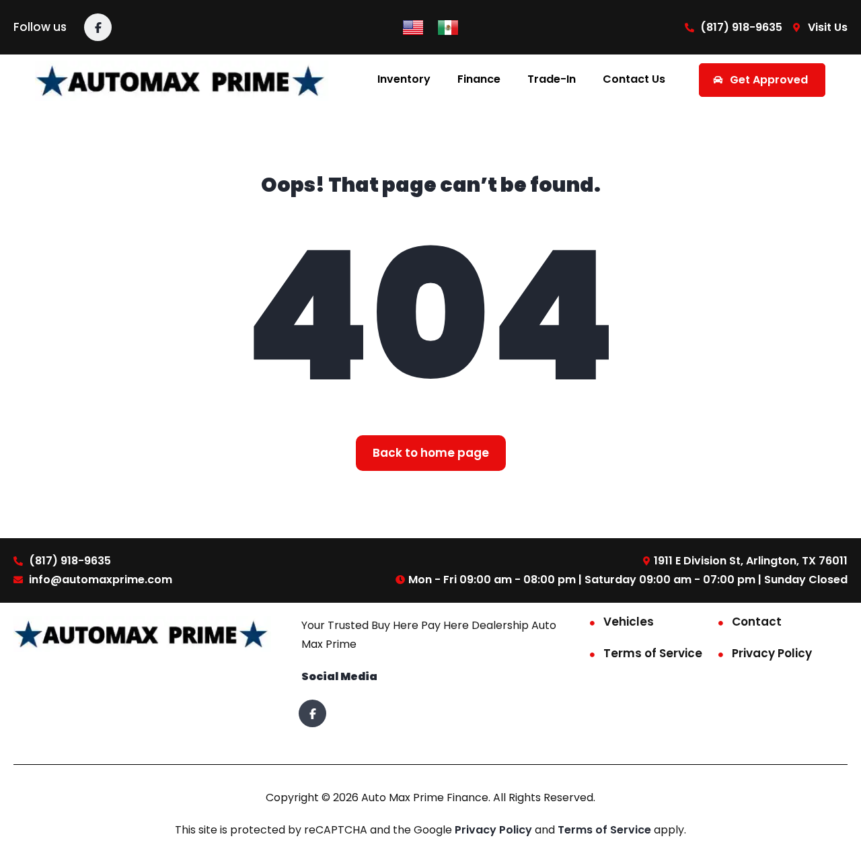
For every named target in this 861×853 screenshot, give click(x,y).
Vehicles (628, 622)
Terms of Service (652, 653)
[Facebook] (98, 27)
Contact (757, 622)
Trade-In (551, 79)
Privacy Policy (772, 653)
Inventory (403, 79)
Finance (478, 79)
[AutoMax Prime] (181, 79)
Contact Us (634, 79)
